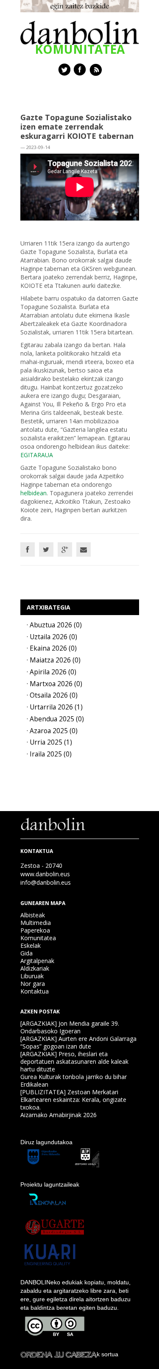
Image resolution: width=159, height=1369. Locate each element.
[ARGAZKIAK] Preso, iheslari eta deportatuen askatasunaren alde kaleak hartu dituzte (74, 1061)
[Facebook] (27, 549)
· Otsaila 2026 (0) (52, 695)
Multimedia (35, 923)
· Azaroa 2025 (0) (52, 730)
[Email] (83, 549)
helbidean (33, 493)
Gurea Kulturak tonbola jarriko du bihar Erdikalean (73, 1080)
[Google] (65, 549)
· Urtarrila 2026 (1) (55, 707)
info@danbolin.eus (45, 882)
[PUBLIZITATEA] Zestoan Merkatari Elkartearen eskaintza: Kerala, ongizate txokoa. (73, 1099)
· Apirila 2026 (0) (51, 672)
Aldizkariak (34, 968)
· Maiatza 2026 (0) (54, 660)
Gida (26, 953)
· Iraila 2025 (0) (49, 754)
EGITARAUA (36, 455)
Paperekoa (35, 930)
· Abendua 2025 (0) (55, 719)
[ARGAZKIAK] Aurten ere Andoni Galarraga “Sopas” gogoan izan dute (78, 1042)
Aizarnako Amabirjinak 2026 (58, 1115)
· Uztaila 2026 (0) (52, 636)
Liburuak (32, 976)
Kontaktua (34, 991)
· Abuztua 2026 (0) (54, 625)
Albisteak (32, 915)
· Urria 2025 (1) (49, 742)
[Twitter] (46, 549)
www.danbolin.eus (45, 874)
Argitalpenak (37, 961)
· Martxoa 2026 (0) (54, 683)
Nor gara (32, 984)
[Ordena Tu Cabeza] (58, 1354)
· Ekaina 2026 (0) (52, 648)
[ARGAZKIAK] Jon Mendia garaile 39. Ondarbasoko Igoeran (69, 1027)
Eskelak (30, 945)
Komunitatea (38, 938)
